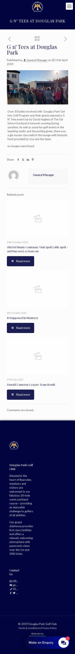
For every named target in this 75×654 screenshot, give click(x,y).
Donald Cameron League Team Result (31, 384)
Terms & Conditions (29, 627)
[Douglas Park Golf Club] (37, 6)
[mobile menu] (69, 6)
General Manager (37, 60)
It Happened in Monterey (23, 318)
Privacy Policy (49, 627)
